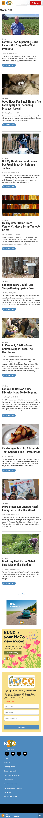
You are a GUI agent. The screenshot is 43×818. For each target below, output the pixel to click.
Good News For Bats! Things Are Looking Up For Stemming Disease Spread (21, 105)
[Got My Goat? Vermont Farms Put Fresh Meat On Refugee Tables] (20, 144)
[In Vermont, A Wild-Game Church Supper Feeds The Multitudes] (20, 328)
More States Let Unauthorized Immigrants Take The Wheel (20, 508)
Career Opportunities (10, 771)
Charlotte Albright (7, 357)
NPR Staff (4, 293)
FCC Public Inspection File (12, 775)
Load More (21, 594)
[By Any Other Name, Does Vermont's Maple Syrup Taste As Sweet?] (20, 205)
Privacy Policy (8, 779)
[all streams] (40, 815)
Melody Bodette (6, 234)
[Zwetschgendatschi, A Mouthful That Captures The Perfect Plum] (20, 434)
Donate (36, 3)
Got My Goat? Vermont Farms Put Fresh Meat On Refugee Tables (19, 164)
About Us (7, 762)
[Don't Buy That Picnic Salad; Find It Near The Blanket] (20, 544)
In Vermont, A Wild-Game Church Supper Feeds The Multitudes (17, 349)
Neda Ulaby (5, 397)
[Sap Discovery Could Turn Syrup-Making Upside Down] (20, 267)
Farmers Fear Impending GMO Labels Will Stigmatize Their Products (20, 45)
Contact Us (7, 792)
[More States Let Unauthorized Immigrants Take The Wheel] (20, 489)
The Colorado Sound (10, 797)
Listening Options (9, 767)
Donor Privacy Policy (10, 784)
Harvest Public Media (8, 53)
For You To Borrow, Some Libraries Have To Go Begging (19, 390)
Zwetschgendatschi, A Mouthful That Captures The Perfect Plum (21, 450)
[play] (3, 816)
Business (4, 39)
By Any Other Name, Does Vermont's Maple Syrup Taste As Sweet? (21, 226)
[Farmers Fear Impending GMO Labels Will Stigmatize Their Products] (20, 24)
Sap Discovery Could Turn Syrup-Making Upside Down (18, 286)
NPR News (5, 98)
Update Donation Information (13, 788)
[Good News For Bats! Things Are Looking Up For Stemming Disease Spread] (20, 84)
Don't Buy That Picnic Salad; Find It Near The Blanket (19, 562)
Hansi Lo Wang (6, 514)
